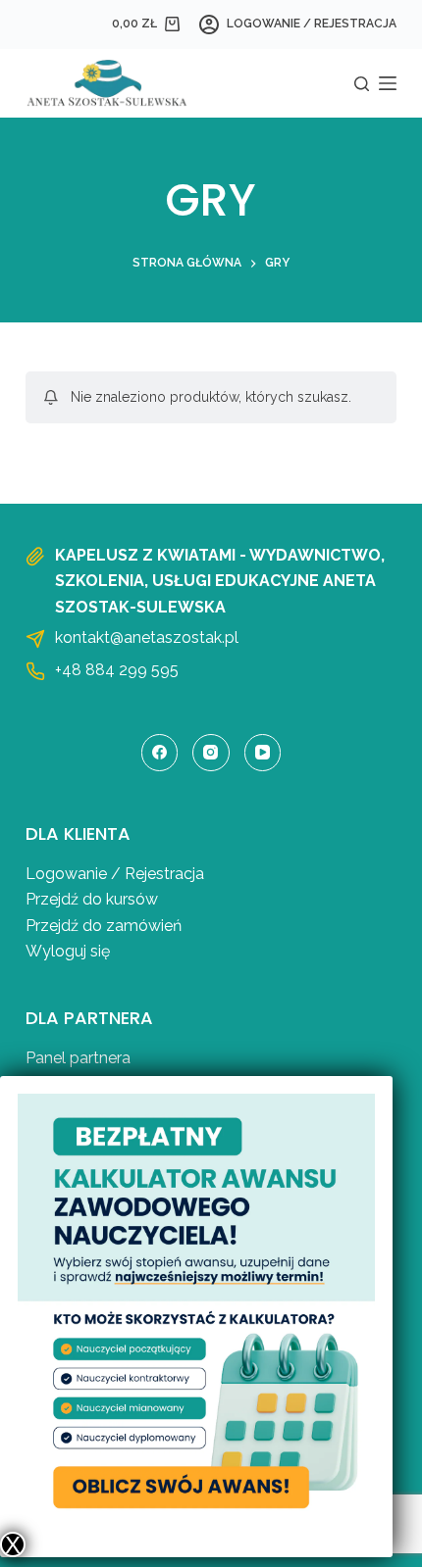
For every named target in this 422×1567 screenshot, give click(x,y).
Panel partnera (78, 1058)
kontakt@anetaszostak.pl (146, 637)
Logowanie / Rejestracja (115, 873)
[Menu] (387, 83)
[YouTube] (263, 752)
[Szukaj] (361, 83)
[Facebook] (160, 752)
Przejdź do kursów (92, 899)
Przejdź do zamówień (104, 925)
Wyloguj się (68, 951)
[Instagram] (211, 752)
